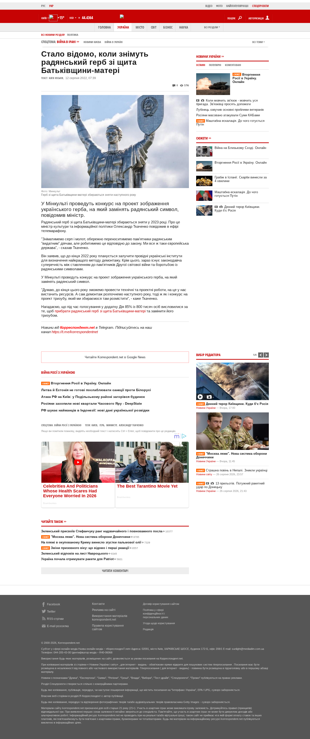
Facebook (53, 604)
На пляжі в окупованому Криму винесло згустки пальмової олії (95, 542)
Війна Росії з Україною (67, 425)
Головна (104, 27)
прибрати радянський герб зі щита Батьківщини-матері (100, 311)
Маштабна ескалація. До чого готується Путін (236, 194)
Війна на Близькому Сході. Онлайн (240, 148)
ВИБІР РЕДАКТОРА (208, 354)
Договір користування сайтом (161, 603)
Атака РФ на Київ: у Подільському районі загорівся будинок (93, 397)
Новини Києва (92, 42)
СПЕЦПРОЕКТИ (260, 6)
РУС (43, 6)
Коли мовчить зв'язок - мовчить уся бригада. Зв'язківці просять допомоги (227, 102)
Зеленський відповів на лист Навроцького (79, 553)
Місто (140, 27)
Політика (72, 35)
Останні (200, 65)
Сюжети (202, 138)
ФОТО (219, 6)
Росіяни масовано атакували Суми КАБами (228, 115)
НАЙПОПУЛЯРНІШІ (237, 6)
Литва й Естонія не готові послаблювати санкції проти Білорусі (96, 390)
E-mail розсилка (58, 626)
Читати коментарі (115, 570)
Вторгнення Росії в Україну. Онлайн (76, 383)
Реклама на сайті (104, 610)
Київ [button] (44, 18)
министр (111, 425)
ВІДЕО (208, 6)
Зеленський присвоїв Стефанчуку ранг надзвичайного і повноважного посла (107, 531)
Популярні (215, 65)
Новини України (208, 56)
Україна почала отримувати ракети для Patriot (82, 559)
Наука (183, 27)
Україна (123, 27)
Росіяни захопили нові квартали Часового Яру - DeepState (91, 403)
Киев (94, 425)
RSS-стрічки (55, 619)
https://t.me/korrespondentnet (75, 332)
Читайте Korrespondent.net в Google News (115, 357)
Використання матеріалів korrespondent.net (109, 617)
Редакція (148, 629)
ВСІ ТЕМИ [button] (257, 42)
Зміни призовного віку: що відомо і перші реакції (90, 548)
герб (102, 425)
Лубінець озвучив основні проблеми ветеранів (230, 109)
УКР (51, 6)
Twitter (51, 611)
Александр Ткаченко (131, 425)
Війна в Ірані (90, 41)
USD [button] (72, 18)
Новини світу (204, 474)
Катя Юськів (56, 78)
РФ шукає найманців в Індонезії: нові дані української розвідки (95, 410)
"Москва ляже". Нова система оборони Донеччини (90, 537)
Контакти (98, 604)
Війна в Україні (114, 42)
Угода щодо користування (159, 623)
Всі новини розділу (53, 35)
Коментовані (233, 65)
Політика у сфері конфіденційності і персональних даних (155, 613)
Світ (153, 27)
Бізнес (167, 27)
